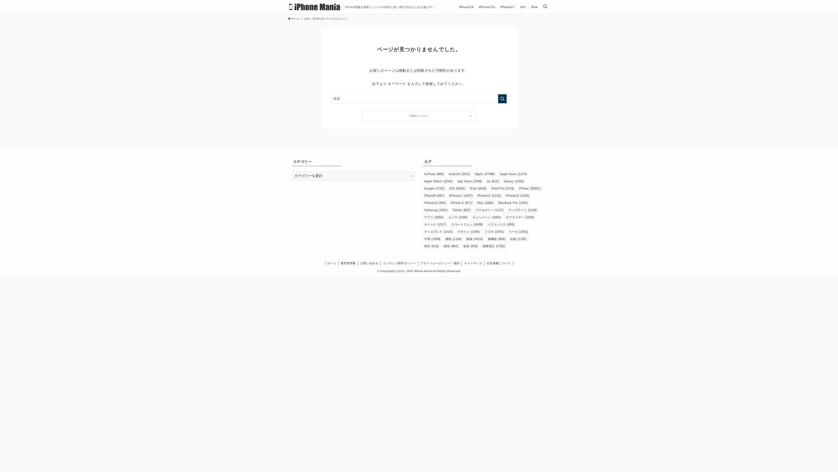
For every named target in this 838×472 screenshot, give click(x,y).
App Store (469, 181)
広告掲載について (499, 263)
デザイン (468, 231)
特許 (431, 246)
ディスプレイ (438, 231)
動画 (475, 239)
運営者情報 (348, 263)
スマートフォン (467, 224)
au (493, 181)
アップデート (523, 210)
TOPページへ (419, 116)
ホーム (331, 263)
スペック (435, 224)
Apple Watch (438, 181)
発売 (451, 246)
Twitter (462, 210)
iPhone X (461, 203)
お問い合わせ (369, 263)
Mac (485, 203)
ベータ (518, 231)
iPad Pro (502, 188)
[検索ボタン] (545, 7)
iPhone (530, 188)
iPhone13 (489, 195)
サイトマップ (473, 263)
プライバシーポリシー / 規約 (440, 263)
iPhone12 (460, 195)
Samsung (436, 210)
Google (434, 188)
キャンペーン (487, 217)
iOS (457, 188)
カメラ (458, 217)
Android (459, 174)
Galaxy (514, 181)
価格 (453, 239)
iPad (478, 188)
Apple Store (513, 174)
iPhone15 (435, 203)
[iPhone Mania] (315, 6)
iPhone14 (517, 195)
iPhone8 (434, 195)
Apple (485, 174)
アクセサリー (490, 210)
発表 (470, 246)
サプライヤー (520, 217)
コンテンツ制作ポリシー (399, 263)
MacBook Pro (513, 203)
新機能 (496, 239)
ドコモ (494, 231)
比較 (518, 239)
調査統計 (494, 246)
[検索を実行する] (502, 98)
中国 (432, 239)
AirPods (434, 174)
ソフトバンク (501, 224)
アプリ (433, 217)
